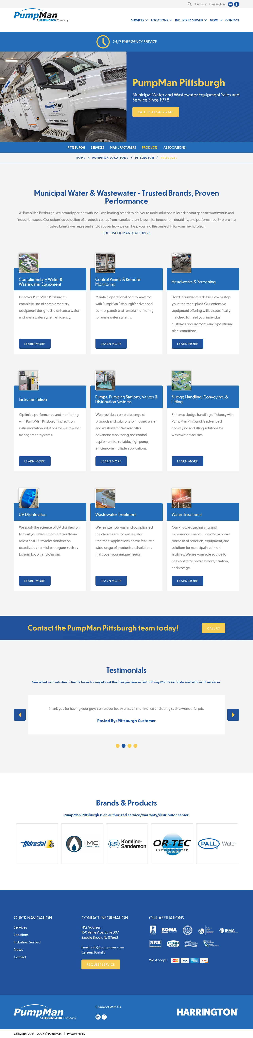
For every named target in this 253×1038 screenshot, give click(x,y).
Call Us (213, 628)
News (214, 20)
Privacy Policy (76, 1033)
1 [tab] (118, 746)
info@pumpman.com (107, 947)
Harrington (217, 4)
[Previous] (20, 715)
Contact (232, 20)
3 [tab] (129, 746)
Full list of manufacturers (126, 233)
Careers (200, 4)
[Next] (233, 715)
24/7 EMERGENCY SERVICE (135, 41)
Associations (174, 147)
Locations (159, 20)
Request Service (101, 964)
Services (137, 20)
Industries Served (189, 20)
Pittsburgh (76, 147)
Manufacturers (123, 147)
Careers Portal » (93, 952)
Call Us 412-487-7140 (156, 112)
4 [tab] (135, 746)
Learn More (34, 343)
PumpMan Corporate (41, 15)
